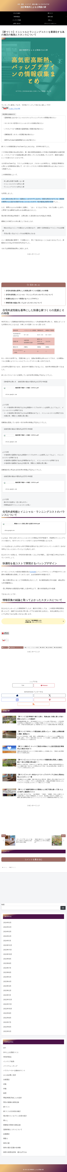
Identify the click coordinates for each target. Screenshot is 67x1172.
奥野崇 (43, 647)
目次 (32, 285)
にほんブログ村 (14, 108)
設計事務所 (50, 647)
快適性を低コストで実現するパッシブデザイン (22, 299)
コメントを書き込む (33, 859)
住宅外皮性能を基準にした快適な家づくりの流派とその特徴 (27, 291)
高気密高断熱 (58, 647)
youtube (33, 572)
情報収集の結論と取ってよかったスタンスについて (24, 303)
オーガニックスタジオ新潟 (32, 647)
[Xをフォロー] (50, 695)
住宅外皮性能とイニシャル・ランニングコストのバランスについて (29, 294)
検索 (3, 904)
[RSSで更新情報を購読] (33, 704)
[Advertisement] (33, 268)
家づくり (5, 647)
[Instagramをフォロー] (17, 700)
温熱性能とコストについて (16, 647)
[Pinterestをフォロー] (50, 700)
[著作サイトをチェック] (17, 695)
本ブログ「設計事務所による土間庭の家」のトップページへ (33, 621)
